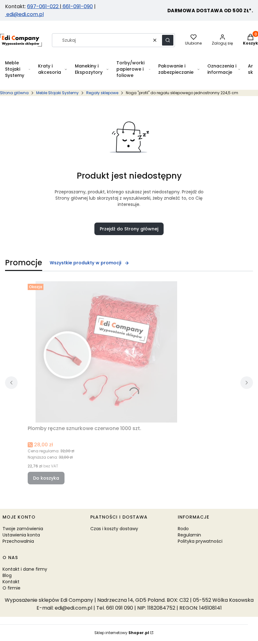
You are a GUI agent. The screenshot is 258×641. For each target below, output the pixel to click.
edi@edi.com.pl (24, 14)
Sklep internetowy (121, 632)
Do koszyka (46, 478)
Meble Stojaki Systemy (57, 92)
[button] (167, 40)
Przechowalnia (18, 541)
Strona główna (14, 92)
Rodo (183, 528)
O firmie (11, 588)
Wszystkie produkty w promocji (85, 263)
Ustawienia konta (21, 535)
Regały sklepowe (102, 92)
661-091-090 (78, 6)
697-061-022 (43, 6)
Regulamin (189, 535)
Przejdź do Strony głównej (129, 229)
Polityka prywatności (200, 541)
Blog (7, 575)
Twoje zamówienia (23, 528)
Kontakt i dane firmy (25, 569)
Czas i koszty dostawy (114, 528)
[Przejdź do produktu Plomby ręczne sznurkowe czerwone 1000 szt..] (106, 352)
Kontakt (11, 582)
